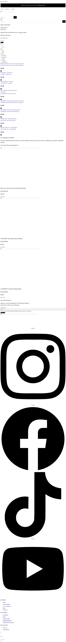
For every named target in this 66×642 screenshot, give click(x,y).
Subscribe (3, 312)
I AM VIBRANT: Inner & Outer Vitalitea (8, 93)
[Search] (15, 17)
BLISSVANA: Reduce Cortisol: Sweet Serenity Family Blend (12, 65)
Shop (2, 9)
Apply (2, 42)
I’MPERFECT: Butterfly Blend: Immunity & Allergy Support (12, 102)
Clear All (2, 40)
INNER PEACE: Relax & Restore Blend (8, 120)
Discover (7, 9)
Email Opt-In (3, 307)
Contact (12, 9)
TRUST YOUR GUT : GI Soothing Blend (8, 129)
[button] (3, 196)
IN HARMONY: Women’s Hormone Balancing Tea (10, 111)
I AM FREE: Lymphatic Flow (6, 74)
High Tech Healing (4, 1)
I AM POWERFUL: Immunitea (6, 83)
